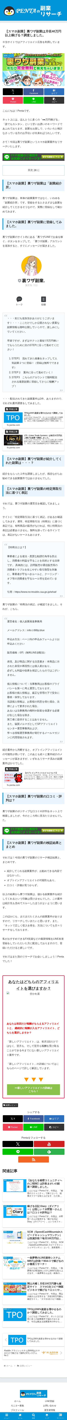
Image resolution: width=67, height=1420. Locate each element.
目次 (30, 170)
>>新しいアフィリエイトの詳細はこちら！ (33, 1089)
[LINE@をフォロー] (17, 1152)
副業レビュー (11, 1105)
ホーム (17, 1401)
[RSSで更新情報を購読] (33, 1159)
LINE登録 (49, 1401)
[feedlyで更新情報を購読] (49, 1152)
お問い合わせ (49, 1405)
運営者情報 (49, 1410)
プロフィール (17, 1410)
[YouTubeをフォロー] (49, 1144)
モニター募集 (17, 1405)
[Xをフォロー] (17, 1144)
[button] (54, 100)
